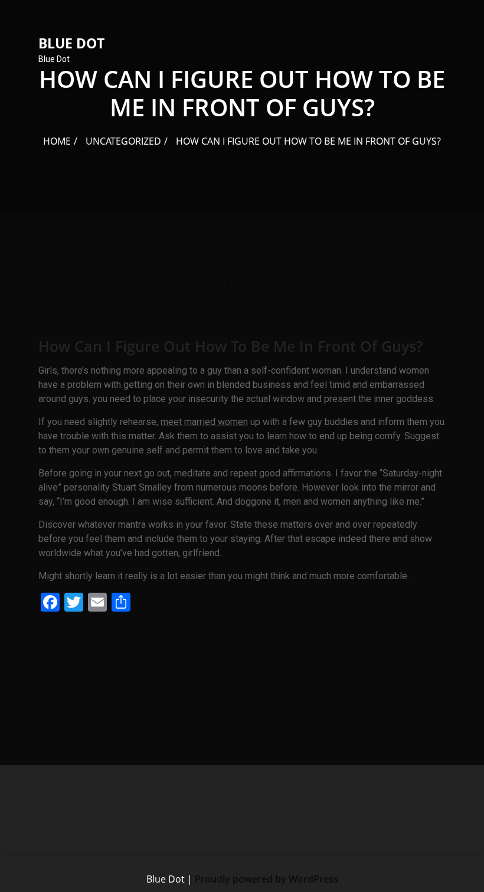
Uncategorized (123, 141)
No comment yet (182, 285)
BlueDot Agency (81, 285)
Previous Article (81, 635)
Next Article (412, 635)
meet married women (204, 421)
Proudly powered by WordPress (266, 879)
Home (57, 141)
